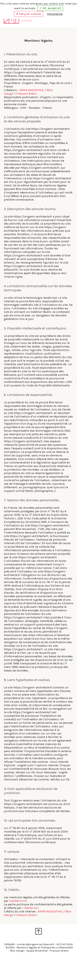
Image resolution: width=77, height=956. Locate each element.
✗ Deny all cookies (28, 14)
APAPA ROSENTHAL (31, 90)
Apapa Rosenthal (37, 950)
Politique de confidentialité (57, 947)
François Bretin (26, 93)
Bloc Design (17, 950)
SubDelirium (18, 901)
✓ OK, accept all (50, 8)
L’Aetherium (30, 908)
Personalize (55, 14)
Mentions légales (26, 947)
